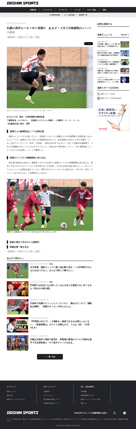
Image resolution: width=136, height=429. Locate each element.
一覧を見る (124, 34)
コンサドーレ (63, 10)
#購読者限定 (11, 37)
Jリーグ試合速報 (69, 15)
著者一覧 (10, 395)
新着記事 (33, 10)
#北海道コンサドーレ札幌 (25, 37)
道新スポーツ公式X (108, 94)
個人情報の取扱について (52, 399)
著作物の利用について (51, 403)
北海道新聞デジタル (87, 395)
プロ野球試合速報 (54, 15)
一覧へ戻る (51, 357)
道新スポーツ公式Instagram (111, 98)
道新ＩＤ (84, 403)
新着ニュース (11, 391)
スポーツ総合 (91, 10)
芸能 (104, 10)
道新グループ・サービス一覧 (90, 399)
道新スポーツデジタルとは (16, 399)
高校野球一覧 (83, 15)
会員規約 (47, 391)
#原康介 (37, 37)
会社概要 (84, 391)
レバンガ (77, 10)
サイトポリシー (49, 395)
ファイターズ (47, 10)
